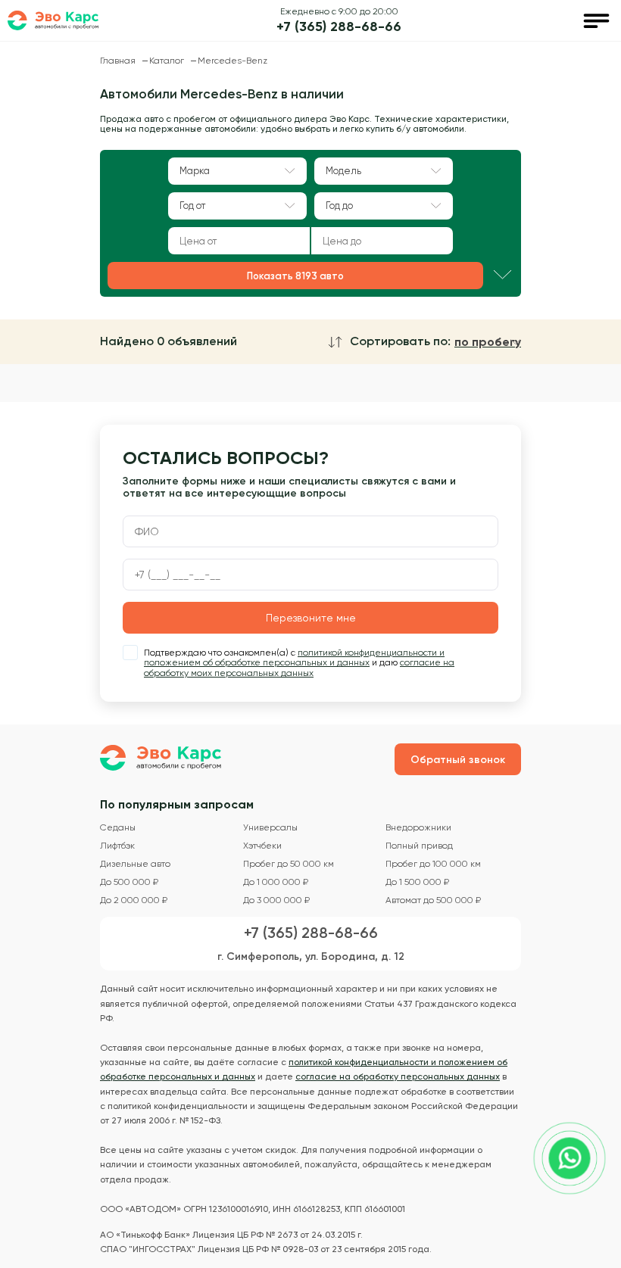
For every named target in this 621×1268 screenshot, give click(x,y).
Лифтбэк (117, 846)
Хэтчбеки (262, 846)
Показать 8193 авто (295, 276)
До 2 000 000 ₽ (133, 900)
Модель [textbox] (343, 170)
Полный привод (419, 846)
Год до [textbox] (339, 205)
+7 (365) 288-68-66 (338, 27)
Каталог (167, 60)
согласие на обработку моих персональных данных (299, 667)
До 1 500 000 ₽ (417, 882)
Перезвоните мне (311, 618)
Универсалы (270, 828)
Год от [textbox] (192, 205)
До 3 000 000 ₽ (276, 900)
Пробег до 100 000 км (433, 864)
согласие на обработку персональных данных (397, 1076)
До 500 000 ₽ (129, 882)
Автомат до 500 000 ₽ (433, 900)
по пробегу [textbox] (487, 342)
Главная (119, 60)
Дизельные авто (135, 864)
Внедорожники (418, 828)
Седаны (118, 828)
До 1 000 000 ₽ (275, 882)
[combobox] (237, 171)
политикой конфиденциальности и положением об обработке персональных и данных (294, 657)
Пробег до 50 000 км (288, 864)
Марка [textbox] (194, 170)
